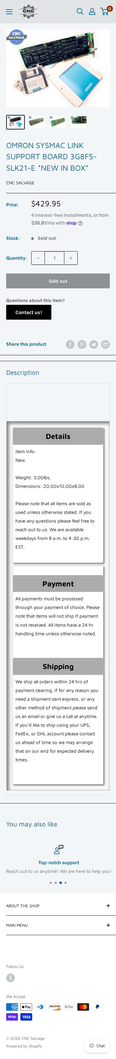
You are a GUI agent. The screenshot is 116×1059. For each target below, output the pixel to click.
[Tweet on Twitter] (93, 344)
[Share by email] (105, 344)
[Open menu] (9, 11)
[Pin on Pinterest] (82, 344)
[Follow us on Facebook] (10, 978)
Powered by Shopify (24, 1046)
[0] (105, 11)
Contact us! (28, 312)
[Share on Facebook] (70, 344)
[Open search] (80, 11)
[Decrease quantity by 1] (38, 258)
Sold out (58, 281)
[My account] (92, 11)
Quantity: (17, 257)
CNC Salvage (20, 182)
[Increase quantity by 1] (70, 258)
